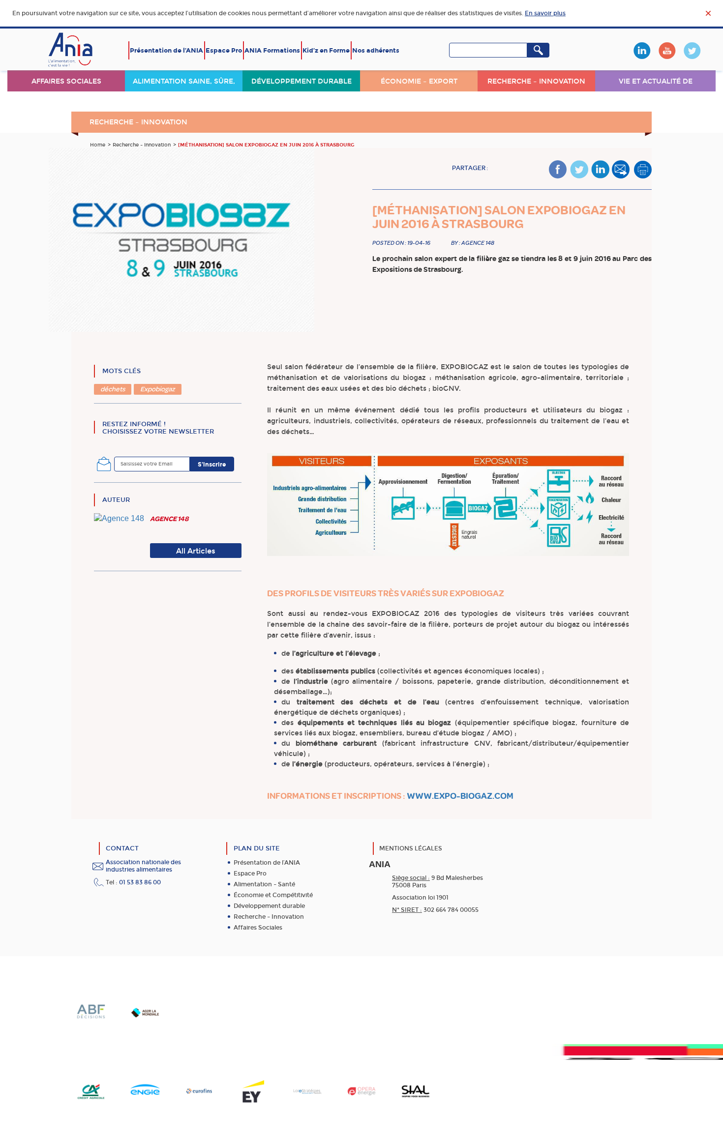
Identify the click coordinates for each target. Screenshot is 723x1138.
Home (97, 145)
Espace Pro (224, 50)
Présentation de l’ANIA (166, 50)
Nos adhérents (375, 50)
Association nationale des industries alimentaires (143, 866)
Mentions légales (410, 848)
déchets (112, 389)
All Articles (195, 551)
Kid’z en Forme (326, 50)
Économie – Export (419, 81)
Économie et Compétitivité (273, 895)
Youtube (667, 50)
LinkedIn (642, 50)
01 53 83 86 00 (140, 882)
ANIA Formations (272, 50)
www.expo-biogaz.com (460, 796)
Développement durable (301, 81)
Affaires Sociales (258, 927)
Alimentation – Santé (264, 884)
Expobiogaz (157, 389)
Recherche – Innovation (536, 81)
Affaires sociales (66, 81)
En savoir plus (545, 13)
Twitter (692, 50)
